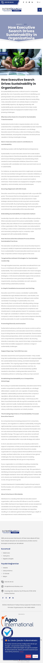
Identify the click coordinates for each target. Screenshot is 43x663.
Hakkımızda (6, 553)
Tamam (28, 656)
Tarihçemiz (6, 556)
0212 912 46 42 (8, 2)
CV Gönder (6, 573)
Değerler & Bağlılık (8, 559)
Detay (22, 652)
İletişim (5, 576)
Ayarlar (35, 656)
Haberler (5, 568)
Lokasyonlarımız (7, 570)
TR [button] (38, 2)
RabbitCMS (27, 660)
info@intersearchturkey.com (13, 586)
